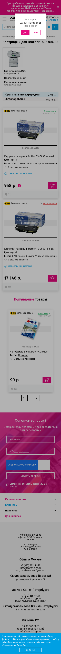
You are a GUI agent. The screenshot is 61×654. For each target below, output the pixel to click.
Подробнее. (22, 645)
